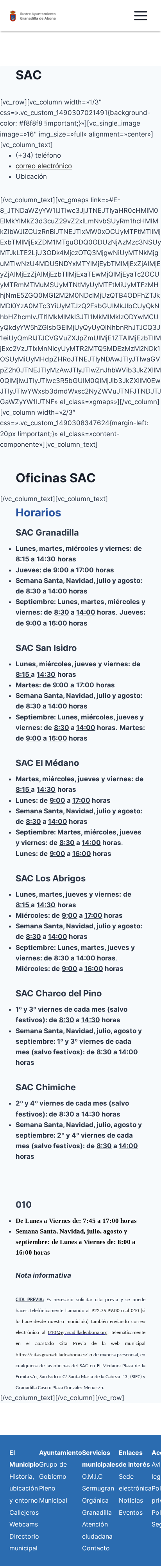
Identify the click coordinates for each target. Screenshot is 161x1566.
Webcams (23, 1524)
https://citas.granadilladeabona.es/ (52, 1354)
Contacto (96, 1548)
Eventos (131, 1512)
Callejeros (24, 1512)
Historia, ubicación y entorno (23, 1488)
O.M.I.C (92, 1476)
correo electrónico (44, 166)
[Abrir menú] (140, 15)
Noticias (131, 1500)
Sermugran (98, 1488)
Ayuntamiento (60, 1452)
